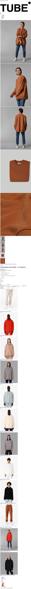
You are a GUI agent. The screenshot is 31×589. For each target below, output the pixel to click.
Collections (3, 15)
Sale (2, 16)
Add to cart (8, 284)
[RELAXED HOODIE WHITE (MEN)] (9, 478)
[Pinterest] (2, 582)
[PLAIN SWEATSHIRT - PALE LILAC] (9, 454)
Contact (3, 577)
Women (3, 17)
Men (2, 18)
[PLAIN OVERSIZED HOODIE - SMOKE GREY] (9, 382)
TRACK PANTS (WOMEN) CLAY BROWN (6, 527)
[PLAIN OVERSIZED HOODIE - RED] (9, 550)
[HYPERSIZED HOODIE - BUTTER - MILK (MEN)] (9, 430)
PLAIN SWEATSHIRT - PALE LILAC (5, 455)
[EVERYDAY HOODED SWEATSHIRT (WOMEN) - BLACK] (9, 502)
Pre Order (1, 287)
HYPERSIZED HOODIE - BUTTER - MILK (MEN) (6, 431)
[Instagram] (2, 581)
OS (0, 283)
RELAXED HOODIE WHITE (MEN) (5, 479)
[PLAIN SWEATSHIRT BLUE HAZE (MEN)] (9, 406)
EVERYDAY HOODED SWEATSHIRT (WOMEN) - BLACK (8, 503)
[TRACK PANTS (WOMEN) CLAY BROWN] (9, 526)
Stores (2, 578)
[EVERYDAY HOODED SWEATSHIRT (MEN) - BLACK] (9, 574)
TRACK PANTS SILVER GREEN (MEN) (5, 311)
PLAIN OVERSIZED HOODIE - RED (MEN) (6, 335)
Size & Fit (4, 269)
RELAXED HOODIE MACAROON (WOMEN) (6, 359)
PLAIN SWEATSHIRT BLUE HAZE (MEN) (6, 407)
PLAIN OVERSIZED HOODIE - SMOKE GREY (6, 383)
